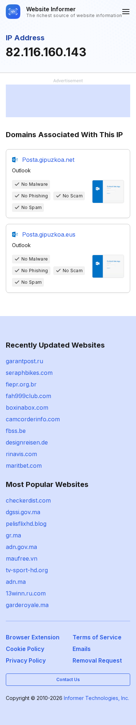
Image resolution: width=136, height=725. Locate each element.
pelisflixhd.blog (26, 523)
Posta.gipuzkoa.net (48, 159)
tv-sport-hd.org (27, 570)
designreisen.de (27, 442)
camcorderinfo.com (33, 419)
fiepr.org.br (21, 384)
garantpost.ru (24, 361)
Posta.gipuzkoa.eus (48, 234)
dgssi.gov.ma (23, 512)
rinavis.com (21, 454)
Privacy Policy (26, 660)
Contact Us (68, 679)
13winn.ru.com (26, 593)
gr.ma (13, 535)
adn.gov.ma (21, 546)
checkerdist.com (28, 500)
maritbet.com (24, 465)
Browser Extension (32, 637)
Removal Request (97, 660)
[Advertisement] (68, 101)
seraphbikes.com (29, 372)
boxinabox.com (27, 407)
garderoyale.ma (27, 605)
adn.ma (16, 581)
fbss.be (16, 430)
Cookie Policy (25, 648)
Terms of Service (97, 637)
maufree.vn (21, 558)
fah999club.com (28, 396)
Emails (82, 648)
